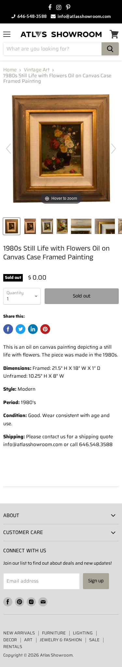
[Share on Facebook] (8, 329)
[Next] (113, 148)
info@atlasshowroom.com (84, 16)
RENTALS (12, 646)
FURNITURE (54, 633)
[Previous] (8, 148)
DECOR (10, 639)
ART (28, 639)
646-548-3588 (31, 16)
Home (10, 70)
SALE (94, 639)
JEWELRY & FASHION (61, 639)
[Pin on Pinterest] (45, 329)
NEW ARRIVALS (19, 633)
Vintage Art (36, 70)
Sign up (96, 581)
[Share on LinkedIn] (33, 329)
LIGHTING (83, 633)
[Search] (110, 48)
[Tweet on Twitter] (20, 329)
